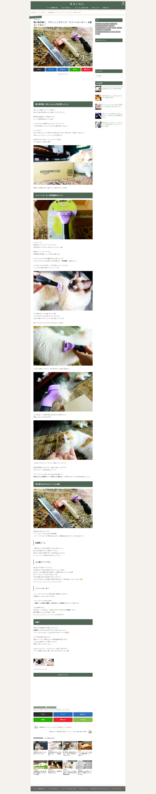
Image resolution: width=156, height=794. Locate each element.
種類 (112, 31)
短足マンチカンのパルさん (63, 709)
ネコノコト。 (78, 3)
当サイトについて (96, 7)
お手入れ (37, 709)
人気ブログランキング (39, 669)
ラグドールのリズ (51, 709)
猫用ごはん (106, 29)
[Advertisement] (63, 86)
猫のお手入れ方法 (52, 707)
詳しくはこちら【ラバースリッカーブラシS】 (46, 581)
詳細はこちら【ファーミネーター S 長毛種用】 (47, 135)
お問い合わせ (106, 7)
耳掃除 (118, 31)
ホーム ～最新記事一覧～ (52, 7)
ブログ (43, 709)
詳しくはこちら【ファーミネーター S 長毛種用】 (47, 614)
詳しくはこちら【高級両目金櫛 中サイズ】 (45, 555)
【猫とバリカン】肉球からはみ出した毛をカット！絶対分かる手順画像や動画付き (112, 115)
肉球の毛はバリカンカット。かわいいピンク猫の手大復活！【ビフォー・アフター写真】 (112, 124)
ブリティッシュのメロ (101, 25)
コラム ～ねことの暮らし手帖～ (82, 7)
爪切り (119, 27)
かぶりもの (113, 23)
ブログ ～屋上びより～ (67, 7)
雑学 (98, 33)
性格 (114, 27)
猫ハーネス (99, 29)
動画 (109, 27)
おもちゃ (99, 23)
